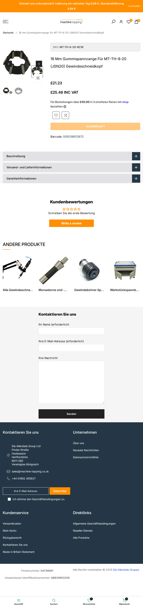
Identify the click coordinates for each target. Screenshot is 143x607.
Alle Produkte (81, 537)
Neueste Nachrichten (86, 450)
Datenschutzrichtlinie (85, 457)
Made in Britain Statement (18, 551)
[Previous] (9, 64)
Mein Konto (9, 530)
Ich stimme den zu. (39, 499)
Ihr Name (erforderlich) (54, 324)
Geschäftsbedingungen (46, 499)
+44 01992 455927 (24, 478)
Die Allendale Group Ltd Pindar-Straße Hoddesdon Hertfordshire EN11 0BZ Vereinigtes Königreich (26, 455)
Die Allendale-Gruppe (126, 569)
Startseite (8, 32)
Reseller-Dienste (83, 530)
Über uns (78, 443)
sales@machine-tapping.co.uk (30, 471)
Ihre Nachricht (48, 358)
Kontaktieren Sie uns (15, 544)
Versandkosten (12, 523)
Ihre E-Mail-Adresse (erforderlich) (61, 341)
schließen (9, 6)
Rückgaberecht (12, 537)
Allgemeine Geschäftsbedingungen (94, 523)
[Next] (39, 64)
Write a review (71, 223)
